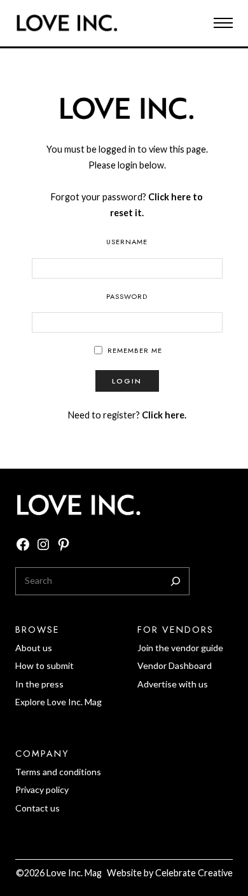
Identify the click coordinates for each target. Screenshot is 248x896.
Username (127, 242)
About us (33, 647)
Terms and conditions (58, 771)
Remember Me (134, 350)
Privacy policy (42, 789)
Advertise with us (172, 684)
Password (127, 296)
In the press (39, 684)
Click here (163, 415)
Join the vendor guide (180, 647)
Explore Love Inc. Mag (58, 701)
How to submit (44, 665)
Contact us (37, 808)
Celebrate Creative (194, 872)
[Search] (175, 581)
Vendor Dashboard (174, 665)
